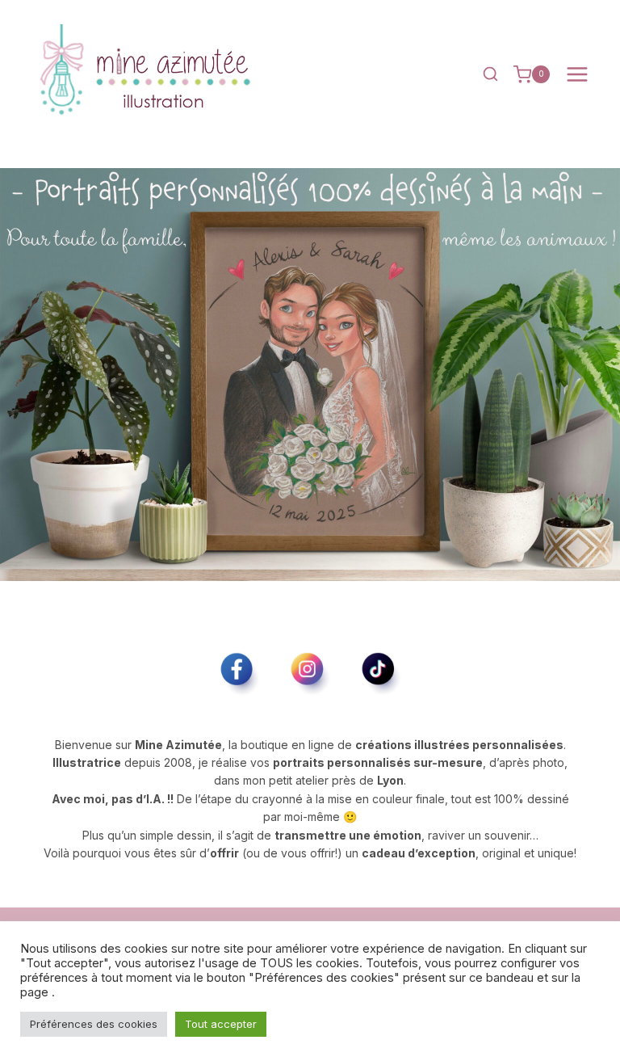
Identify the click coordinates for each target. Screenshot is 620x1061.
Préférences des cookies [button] (93, 1023)
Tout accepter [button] (221, 1023)
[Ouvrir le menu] (577, 74)
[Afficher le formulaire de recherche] (490, 74)
